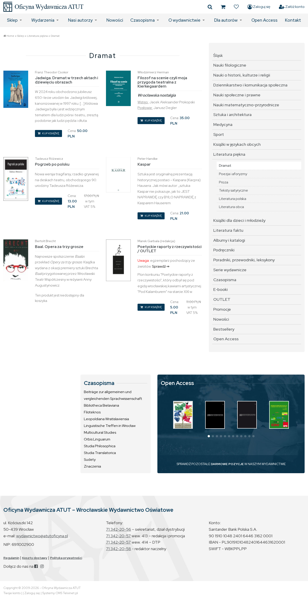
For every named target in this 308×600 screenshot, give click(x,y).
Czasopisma (142, 20)
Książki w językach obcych (237, 144)
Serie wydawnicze (229, 269)
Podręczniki (223, 250)
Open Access (264, 20)
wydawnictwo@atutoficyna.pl (42, 535)
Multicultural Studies (100, 432)
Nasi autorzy (80, 20)
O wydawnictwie (184, 20)
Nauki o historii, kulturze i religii (241, 75)
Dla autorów (226, 20)
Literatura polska (232, 198)
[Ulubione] (236, 6)
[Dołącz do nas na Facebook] (36, 566)
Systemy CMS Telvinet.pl (60, 593)
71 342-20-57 (118, 535)
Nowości (114, 20)
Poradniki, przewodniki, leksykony (244, 259)
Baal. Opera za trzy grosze (59, 246)
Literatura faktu (228, 230)
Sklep (12, 20)
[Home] (43, 7)
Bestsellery (223, 329)
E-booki (220, 289)
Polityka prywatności (66, 558)
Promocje (222, 309)
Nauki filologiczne (229, 65)
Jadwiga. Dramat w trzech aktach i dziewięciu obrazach (66, 80)
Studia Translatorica (100, 452)
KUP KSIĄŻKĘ (50, 133)
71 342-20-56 (118, 529)
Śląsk (218, 55)
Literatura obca (231, 206)
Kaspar (144, 164)
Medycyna (222, 124)
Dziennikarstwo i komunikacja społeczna (250, 85)
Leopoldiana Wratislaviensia (106, 419)
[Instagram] (42, 566)
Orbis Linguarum (97, 439)
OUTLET (221, 299)
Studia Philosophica (99, 446)
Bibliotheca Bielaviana (101, 405)
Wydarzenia (42, 20)
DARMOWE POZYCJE (227, 464)
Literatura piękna (37, 36)
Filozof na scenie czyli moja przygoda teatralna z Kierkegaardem (162, 82)
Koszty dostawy (34, 558)
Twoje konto (12, 593)
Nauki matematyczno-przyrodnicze (246, 104)
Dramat (55, 36)
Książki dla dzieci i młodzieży (239, 220)
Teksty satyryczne (233, 190)
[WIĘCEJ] (183, 415)
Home (10, 36)
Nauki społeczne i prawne (236, 94)
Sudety (90, 459)
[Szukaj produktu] (210, 6)
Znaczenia (92, 466)
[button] (209, 436)
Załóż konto (295, 6)
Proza (223, 182)
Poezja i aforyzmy (233, 173)
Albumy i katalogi (229, 240)
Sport (218, 134)
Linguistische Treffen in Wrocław (110, 425)
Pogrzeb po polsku (52, 164)
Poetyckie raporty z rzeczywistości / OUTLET (170, 248)
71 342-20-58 (118, 548)
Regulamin (11, 558)
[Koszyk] (223, 6)
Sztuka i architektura (232, 114)
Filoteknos (92, 412)
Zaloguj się (261, 6)
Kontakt (293, 20)
